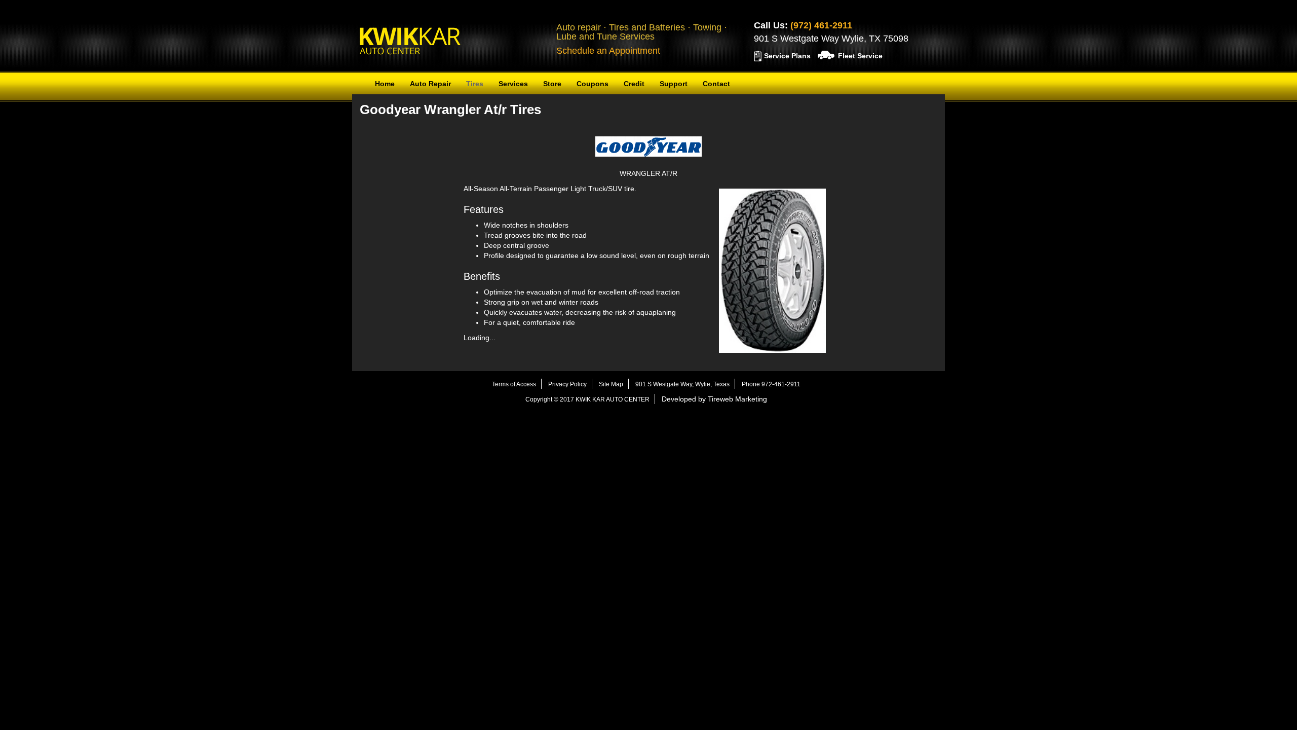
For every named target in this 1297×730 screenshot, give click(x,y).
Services (513, 84)
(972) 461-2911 (821, 25)
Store (552, 84)
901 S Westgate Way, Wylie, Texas (682, 384)
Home (385, 84)
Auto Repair (430, 84)
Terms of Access (514, 384)
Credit (634, 84)
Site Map (611, 384)
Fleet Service (860, 56)
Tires (474, 84)
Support (674, 84)
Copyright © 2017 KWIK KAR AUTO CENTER (587, 399)
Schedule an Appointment (608, 51)
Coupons (592, 84)
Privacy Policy (567, 384)
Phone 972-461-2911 (771, 384)
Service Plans (787, 56)
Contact (716, 84)
